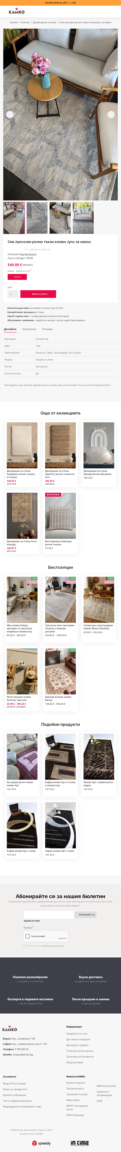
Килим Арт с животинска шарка (98, 784)
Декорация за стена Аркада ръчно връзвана (97, 472)
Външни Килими (67, 385)
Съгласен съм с (45, 945)
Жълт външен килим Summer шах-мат (19, 698)
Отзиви (47, 329)
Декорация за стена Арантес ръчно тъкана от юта (60, 474)
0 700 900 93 (21, 1049)
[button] (10, 114)
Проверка (28, 927)
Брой (10, 287)
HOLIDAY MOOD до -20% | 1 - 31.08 (60, 2)
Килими (25, 22)
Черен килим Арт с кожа (59, 851)
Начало (14, 22)
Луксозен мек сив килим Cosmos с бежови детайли (59, 628)
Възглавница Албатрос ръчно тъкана (58, 543)
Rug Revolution (28, 254)
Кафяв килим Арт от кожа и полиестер (60, 784)
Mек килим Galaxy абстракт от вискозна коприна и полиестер (19, 628)
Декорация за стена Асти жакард (22, 543)
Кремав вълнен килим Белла (58, 698)
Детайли (10, 329)
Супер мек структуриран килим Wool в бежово (98, 627)
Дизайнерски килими (44, 22)
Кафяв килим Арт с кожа (21, 851)
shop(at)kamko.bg (23, 1054)
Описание (29, 329)
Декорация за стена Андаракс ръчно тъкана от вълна (21, 474)
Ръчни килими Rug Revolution (94, 385)
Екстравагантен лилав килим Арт (20, 784)
